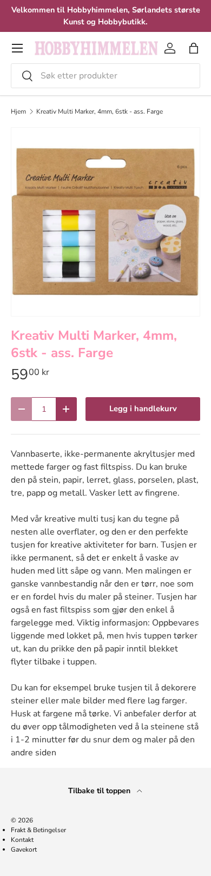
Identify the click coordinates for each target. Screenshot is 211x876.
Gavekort (24, 849)
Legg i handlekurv (143, 408)
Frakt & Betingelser (38, 830)
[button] (194, 48)
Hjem (18, 111)
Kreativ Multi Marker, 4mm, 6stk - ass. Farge (99, 111)
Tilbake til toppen (100, 791)
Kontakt (22, 839)
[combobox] (105, 76)
